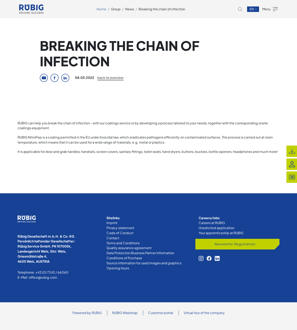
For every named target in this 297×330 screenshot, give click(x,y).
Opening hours (117, 268)
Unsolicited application (216, 228)
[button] (240, 9)
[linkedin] (217, 258)
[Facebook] (55, 78)
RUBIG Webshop (125, 313)
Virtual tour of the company (204, 313)
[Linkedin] (65, 78)
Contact (112, 238)
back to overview (110, 77)
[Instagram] (201, 258)
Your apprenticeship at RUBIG (221, 233)
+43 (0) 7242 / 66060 (51, 272)
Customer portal (160, 313)
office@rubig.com (43, 277)
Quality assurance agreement (129, 248)
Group (116, 9)
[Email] (44, 78)
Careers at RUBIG (212, 223)
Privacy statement (120, 228)
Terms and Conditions (123, 243)
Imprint (111, 223)
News (129, 9)
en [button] (252, 9)
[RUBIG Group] (31, 9)
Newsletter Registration (235, 244)
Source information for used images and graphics (143, 263)
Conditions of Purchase (124, 258)
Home (101, 9)
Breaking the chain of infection (162, 9)
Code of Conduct (120, 233)
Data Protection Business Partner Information (140, 253)
